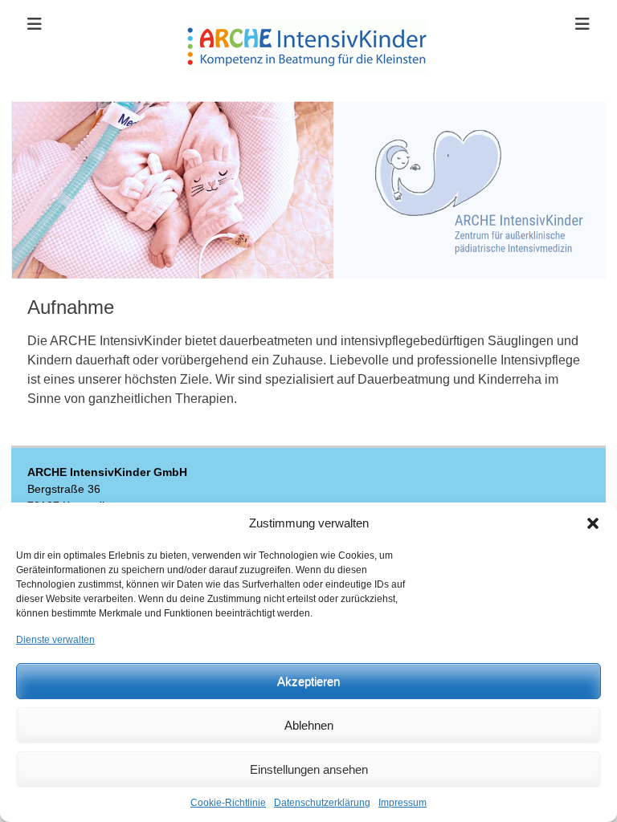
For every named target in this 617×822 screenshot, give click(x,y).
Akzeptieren (308, 681)
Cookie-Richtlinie (228, 802)
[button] (593, 523)
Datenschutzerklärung (322, 802)
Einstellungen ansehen (309, 769)
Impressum (402, 802)
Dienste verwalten (55, 639)
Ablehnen (308, 725)
